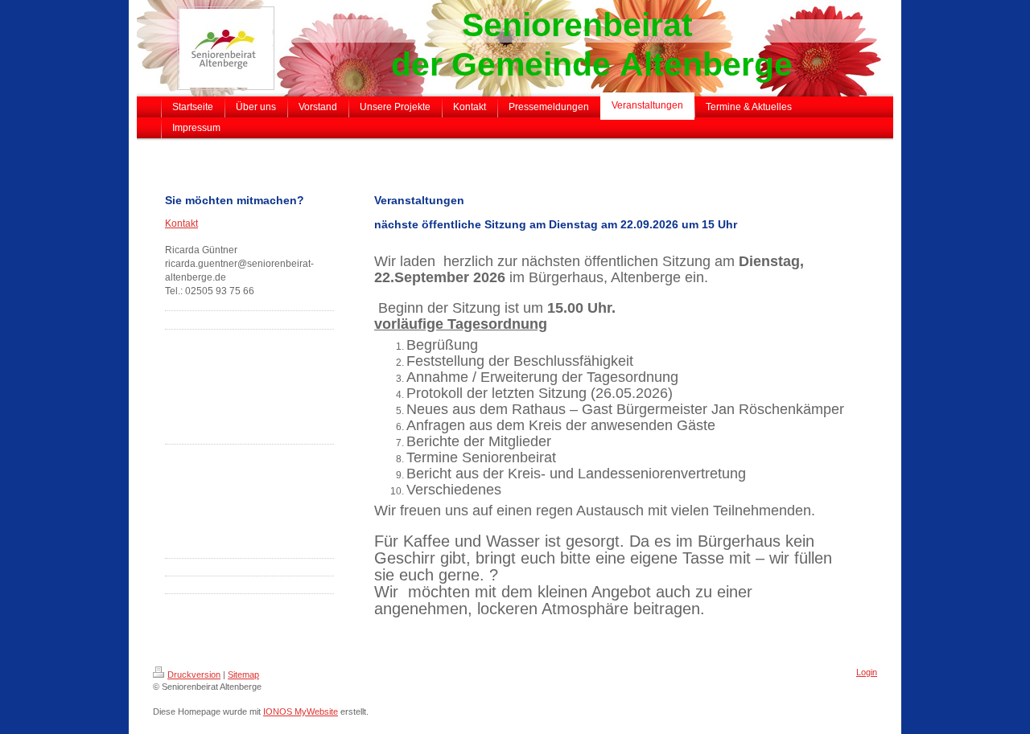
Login (866, 672)
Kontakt (181, 223)
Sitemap (243, 674)
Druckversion (193, 674)
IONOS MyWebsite (300, 711)
